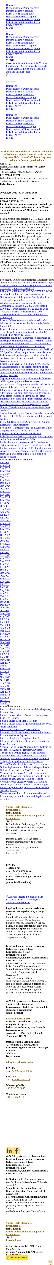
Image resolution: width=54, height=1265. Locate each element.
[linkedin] (9, 1150)
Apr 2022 (5, 558)
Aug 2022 (5, 546)
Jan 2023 (4, 532)
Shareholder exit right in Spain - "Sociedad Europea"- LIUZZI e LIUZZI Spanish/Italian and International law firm (27, 416)
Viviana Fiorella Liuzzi (18, 1018)
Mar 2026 (5, 468)
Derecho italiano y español (19, 10)
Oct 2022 (4, 540)
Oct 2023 (4, 506)
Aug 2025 (5, 474)
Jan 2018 (4, 697)
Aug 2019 (5, 651)
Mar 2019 (5, 665)
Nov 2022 (5, 538)
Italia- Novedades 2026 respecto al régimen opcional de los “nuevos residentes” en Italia (26, 438)
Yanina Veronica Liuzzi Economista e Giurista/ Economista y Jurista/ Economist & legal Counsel (25, 795)
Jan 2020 (4, 636)
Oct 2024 (4, 488)
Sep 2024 (5, 491)
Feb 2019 (5, 668)
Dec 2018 (5, 674)
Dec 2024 (5, 482)
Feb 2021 (5, 598)
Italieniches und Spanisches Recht (23, 22)
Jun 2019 (4, 657)
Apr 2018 (5, 691)
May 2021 (5, 590)
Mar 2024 (5, 497)
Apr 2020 (5, 627)
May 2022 (5, 555)
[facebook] (16, 1150)
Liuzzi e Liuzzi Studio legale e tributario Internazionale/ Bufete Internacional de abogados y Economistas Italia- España (25, 732)
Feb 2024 (5, 500)
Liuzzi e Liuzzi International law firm (18, 720)
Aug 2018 (5, 686)
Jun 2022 (4, 552)
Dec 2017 (5, 700)
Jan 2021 (4, 601)
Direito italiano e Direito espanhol (23, 19)
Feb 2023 (5, 529)
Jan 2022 (4, 567)
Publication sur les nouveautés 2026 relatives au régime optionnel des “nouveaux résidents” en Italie (26, 443)
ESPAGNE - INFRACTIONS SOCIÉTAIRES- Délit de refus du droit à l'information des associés (26, 293)
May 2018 (5, 688)
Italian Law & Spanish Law (20, 13)
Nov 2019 (5, 642)
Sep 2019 (5, 648)
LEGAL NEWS (14, 25)
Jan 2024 (4, 503)
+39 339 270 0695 (15, 1088)
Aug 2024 (5, 494)
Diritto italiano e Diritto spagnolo (22, 7)
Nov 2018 (5, 677)
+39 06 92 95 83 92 (22, 1070)
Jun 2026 (4, 462)
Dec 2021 (5, 569)
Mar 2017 (5, 703)
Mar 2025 (5, 477)
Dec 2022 (5, 535)
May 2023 (5, 520)
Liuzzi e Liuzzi (13, 853)
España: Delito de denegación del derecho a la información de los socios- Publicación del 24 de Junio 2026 (24, 323)
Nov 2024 (5, 485)
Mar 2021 (5, 596)
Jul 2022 (4, 549)
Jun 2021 (4, 587)
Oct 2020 (4, 610)
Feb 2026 (5, 471)
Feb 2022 (5, 564)
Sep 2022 (5, 543)
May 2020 (5, 625)
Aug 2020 (5, 616)
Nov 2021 (5, 572)
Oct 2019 (4, 645)
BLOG (9, 28)
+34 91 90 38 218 (21, 1079)
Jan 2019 (4, 671)
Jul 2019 (4, 654)
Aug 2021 (5, 581)
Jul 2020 (4, 619)
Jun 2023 (4, 517)
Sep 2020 (5, 613)
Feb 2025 (5, 480)
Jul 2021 (4, 584)
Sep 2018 (5, 683)
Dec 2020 (5, 604)
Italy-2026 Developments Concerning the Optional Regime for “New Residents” (25, 423)
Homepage (11, 5)
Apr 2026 (5, 465)
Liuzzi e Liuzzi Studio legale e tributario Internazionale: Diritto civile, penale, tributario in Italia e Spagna (24, 741)
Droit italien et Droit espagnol (21, 16)
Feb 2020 (5, 633)
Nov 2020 (5, 607)
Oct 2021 (4, 575)
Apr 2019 (5, 662)
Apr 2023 (5, 523)
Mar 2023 (5, 526)
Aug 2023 (5, 511)
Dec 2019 (5, 639)
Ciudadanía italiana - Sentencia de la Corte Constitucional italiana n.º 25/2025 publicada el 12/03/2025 (24, 314)
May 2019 (5, 659)
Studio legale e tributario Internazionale (19, 808)
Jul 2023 (4, 514)
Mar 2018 (5, 694)
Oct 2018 (4, 680)
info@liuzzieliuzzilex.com (19, 1062)
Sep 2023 (5, 509)
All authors (5, 799)
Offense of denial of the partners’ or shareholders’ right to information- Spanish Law (24, 298)
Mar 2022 (5, 561)
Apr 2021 (5, 593)
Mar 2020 (5, 630)
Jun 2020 (4, 622)
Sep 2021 (5, 578)
